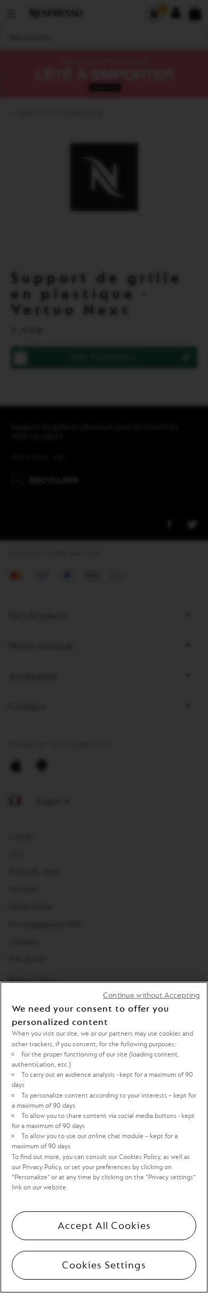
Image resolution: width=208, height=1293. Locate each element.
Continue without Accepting (151, 995)
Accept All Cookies (104, 1225)
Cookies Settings (104, 1265)
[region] (104, 1137)
